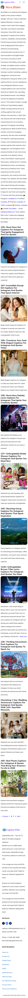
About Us (5, 952)
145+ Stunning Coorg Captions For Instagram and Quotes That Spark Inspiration (12, 512)
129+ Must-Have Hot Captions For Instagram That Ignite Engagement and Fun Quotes (12, 231)
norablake (11, 198)
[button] (20, 2)
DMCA (4, 968)
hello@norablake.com (8, 212)
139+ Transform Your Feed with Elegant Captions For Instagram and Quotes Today (13, 344)
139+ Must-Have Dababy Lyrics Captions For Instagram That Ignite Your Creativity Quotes (14, 399)
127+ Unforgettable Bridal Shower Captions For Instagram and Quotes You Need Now (14, 457)
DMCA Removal (7, 972)
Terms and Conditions (9, 989)
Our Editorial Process (9, 981)
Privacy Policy (6, 985)
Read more (23, 636)
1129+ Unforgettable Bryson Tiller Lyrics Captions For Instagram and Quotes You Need (12, 571)
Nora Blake (12, 208)
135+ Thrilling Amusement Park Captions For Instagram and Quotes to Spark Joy (14, 645)
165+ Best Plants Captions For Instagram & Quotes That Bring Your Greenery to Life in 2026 (13, 764)
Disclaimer (5, 964)
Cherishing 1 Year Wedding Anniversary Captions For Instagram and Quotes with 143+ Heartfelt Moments (14, 705)
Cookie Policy (6, 960)
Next (19, 816)
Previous (4, 816)
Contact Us (6, 956)
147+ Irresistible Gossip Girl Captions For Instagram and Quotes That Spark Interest (12, 289)
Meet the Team (7, 977)
